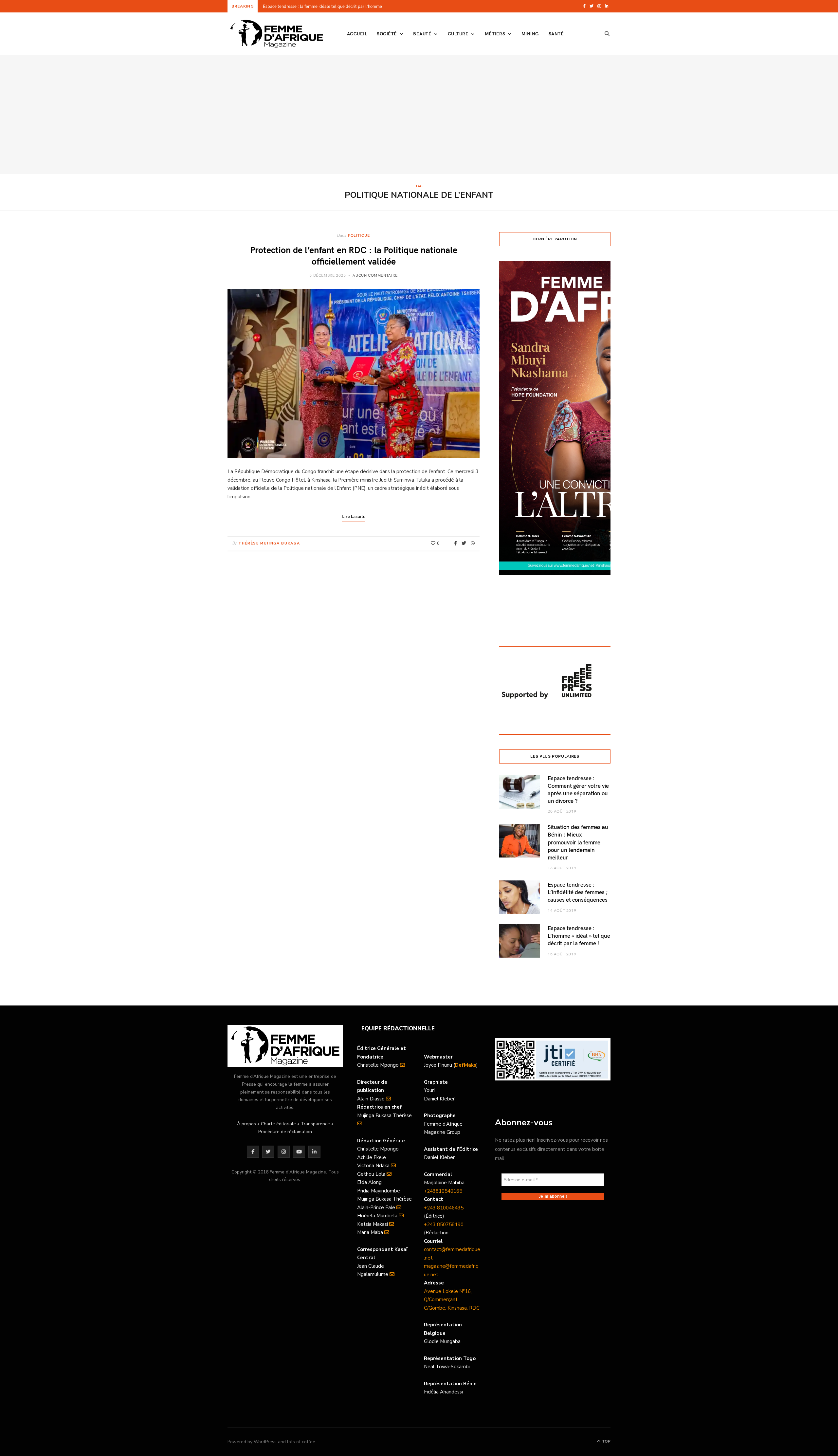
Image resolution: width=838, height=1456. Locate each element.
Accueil (357, 33)
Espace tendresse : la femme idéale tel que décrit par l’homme (322, 6)
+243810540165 (443, 1191)
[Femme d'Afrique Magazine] (277, 33)
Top (605, 1441)
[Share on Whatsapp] (473, 543)
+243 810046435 (444, 1208)
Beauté (422, 33)
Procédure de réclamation (285, 1132)
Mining (530, 33)
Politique (359, 235)
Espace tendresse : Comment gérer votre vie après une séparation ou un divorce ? (578, 789)
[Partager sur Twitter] (464, 543)
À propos (246, 1124)
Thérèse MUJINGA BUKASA (269, 543)
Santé (556, 33)
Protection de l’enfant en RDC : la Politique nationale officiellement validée (353, 255)
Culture (458, 33)
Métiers (495, 33)
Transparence (315, 1124)
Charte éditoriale (278, 1124)
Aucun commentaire (375, 275)
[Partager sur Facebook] (455, 543)
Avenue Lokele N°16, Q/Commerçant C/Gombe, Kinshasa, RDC (452, 1299)
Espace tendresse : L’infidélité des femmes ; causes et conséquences (578, 892)
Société (387, 33)
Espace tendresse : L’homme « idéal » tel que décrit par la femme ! (579, 935)
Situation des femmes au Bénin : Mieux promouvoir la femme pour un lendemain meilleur (578, 842)
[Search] (607, 33)
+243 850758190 (444, 1224)
